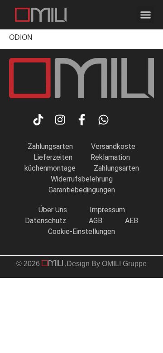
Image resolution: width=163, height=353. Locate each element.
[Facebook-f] (82, 120)
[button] (145, 15)
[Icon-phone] (125, 120)
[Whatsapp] (103, 120)
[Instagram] (60, 120)
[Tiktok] (38, 120)
